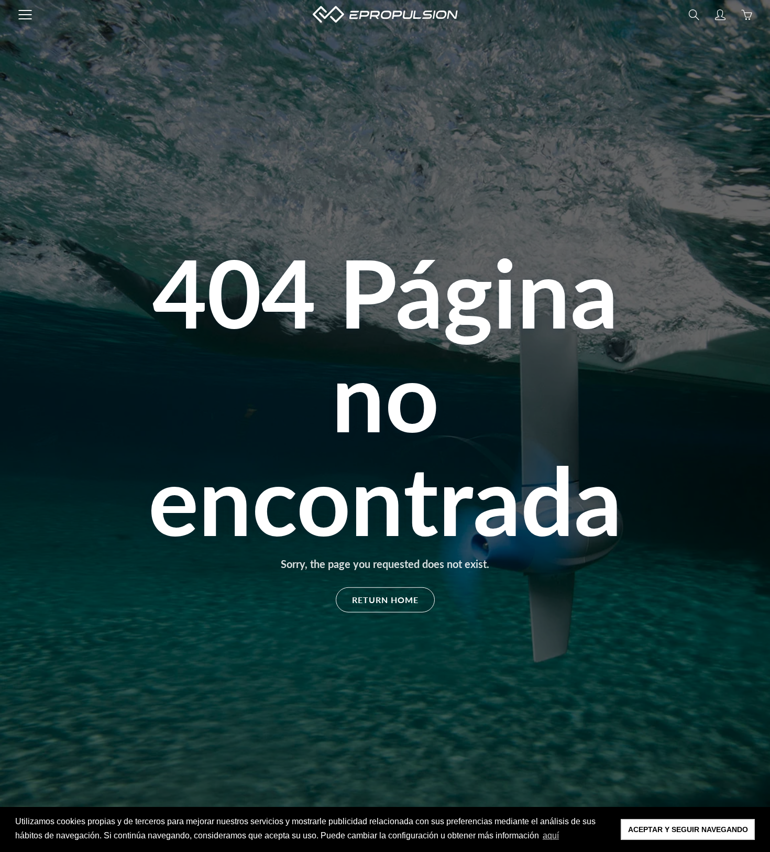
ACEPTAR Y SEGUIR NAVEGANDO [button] (688, 829)
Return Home (385, 599)
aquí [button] (551, 835)
